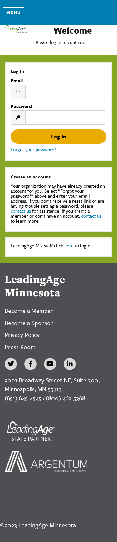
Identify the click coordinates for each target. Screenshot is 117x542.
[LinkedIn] (70, 364)
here (69, 245)
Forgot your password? (33, 149)
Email (17, 80)
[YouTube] (50, 364)
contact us (21, 210)
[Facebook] (30, 364)
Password (21, 106)
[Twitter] (11, 364)
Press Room (20, 347)
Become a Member (29, 310)
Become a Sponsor (29, 322)
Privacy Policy (22, 334)
